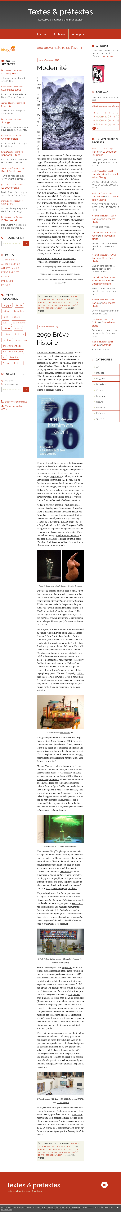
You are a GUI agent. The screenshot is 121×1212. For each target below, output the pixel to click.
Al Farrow (65, 871)
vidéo (64, 193)
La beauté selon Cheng (105, 176)
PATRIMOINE (7, 280)
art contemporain (51, 302)
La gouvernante (10, 187)
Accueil (42, 34)
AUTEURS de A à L (10, 259)
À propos (78, 34)
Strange (5, 122)
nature (6, 311)
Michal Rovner (62, 858)
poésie (6, 334)
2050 (40, 302)
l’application (56, 476)
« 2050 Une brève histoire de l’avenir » (55, 352)
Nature (99, 401)
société (16, 316)
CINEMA (5, 276)
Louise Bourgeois (68, 525)
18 (102, 120)
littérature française (13, 351)
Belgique (100, 378)
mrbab (67, 305)
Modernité (52, 67)
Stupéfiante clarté (11, 89)
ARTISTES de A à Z (10, 268)
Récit (5, 316)
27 (110, 124)
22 (117, 120)
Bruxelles (49, 299)
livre (76, 373)
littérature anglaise (12, 345)
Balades (100, 372)
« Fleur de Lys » (50, 786)
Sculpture (19, 334)
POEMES (5, 285)
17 (98, 120)
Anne (95, 235)
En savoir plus (6, 1209)
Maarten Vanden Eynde (48, 766)
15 (117, 116)
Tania (95, 151)
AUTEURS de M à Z (10, 263)
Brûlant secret (9, 220)
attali (64, 302)
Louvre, (55, 363)
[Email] (104, 1185)
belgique (7, 305)
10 (98, 116)
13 (110, 116)
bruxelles (19, 311)
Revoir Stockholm (11, 171)
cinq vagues (73, 607)
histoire (14, 357)
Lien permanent (48, 297)
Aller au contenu (9, 2)
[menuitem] (41, 34)
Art (72, 297)
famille (19, 305)
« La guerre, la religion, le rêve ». (61, 888)
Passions (101, 407)
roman (18, 328)
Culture (59, 299)
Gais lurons (7, 203)
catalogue (73, 846)
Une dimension (9, 138)
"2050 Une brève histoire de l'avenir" (53, 274)
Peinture (100, 413)
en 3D (62, 1046)
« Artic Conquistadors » (48, 779)
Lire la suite (107, 56)
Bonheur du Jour (101, 280)
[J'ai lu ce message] (118, 1207)
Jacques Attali (46, 373)
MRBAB (80, 1099)
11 (102, 116)
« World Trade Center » (54, 741)
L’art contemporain (46, 1033)
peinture (7, 339)
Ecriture (18, 363)
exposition (21, 339)
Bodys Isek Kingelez (69, 910)
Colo (95, 322)
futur (60, 305)
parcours (71, 893)
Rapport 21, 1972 (10, 154)
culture (6, 328)
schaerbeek (19, 322)
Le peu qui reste (10, 73)
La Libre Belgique (63, 1103)
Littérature (101, 395)
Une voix (6, 106)
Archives (59, 34)
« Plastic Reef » (65, 772)
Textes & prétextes (60, 11)
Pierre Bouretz (43, 258)
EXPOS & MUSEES (10, 272)
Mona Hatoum (57, 758)
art (4, 357)
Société (67, 299)
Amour (6, 363)
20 (110, 120)
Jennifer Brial (71, 758)
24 (98, 124)
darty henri (98, 174)
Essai (5, 322)
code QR (55, 473)
